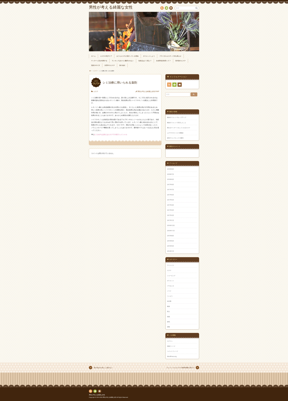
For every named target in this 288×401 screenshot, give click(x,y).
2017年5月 (170, 200)
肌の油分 (122, 65)
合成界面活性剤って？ (163, 61)
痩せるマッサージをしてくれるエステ (178, 128)
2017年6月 (170, 195)
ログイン (170, 341)
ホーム (93, 56)
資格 (168, 327)
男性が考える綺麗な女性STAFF (148, 91)
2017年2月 (170, 215)
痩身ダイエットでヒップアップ (176, 117)
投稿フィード (171, 346)
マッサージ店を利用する (99, 61)
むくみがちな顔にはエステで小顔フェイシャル (110, 134)
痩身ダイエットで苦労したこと (176, 122)
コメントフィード (172, 351)
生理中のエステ (110, 65)
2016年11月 (171, 230)
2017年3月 (170, 210)
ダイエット (170, 281)
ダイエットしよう (149, 56)
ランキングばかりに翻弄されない (123, 61)
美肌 (168, 316)
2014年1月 (170, 251)
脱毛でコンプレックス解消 (175, 138)
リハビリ (170, 296)
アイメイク (170, 265)
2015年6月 (170, 241)
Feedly (166, 8)
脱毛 (168, 322)
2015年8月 (170, 236)
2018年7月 (170, 174)
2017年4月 (170, 205)
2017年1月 (170, 220)
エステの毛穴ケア (106, 56)
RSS (162, 8)
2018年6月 (170, 179)
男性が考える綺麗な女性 (97, 395)
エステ (95, 91)
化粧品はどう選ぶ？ (145, 61)
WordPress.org (172, 356)
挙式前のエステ (180, 61)
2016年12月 (171, 225)
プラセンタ (170, 286)
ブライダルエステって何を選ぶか (170, 56)
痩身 (168, 306)
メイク (169, 291)
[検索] (194, 94)
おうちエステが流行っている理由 (127, 56)
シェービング (171, 275)
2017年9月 (170, 184)
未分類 (169, 301)
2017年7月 (170, 189)
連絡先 (171, 8)
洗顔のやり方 (95, 65)
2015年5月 (170, 246)
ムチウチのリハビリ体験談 (175, 133)
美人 (168, 311)
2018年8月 (170, 169)
